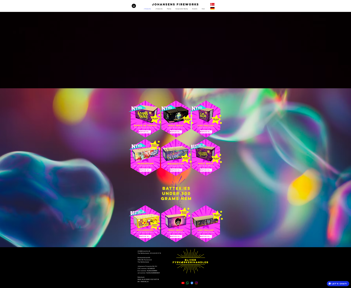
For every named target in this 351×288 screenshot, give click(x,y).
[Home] (134, 6)
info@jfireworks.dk (144, 251)
